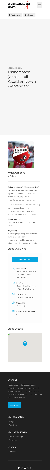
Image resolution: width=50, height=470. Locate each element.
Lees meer (14, 405)
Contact (12, 452)
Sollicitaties (13, 440)
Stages (12, 422)
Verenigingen (15, 68)
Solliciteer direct (25, 259)
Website (12, 176)
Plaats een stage (16, 437)
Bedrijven (13, 425)
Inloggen (30, 15)
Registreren (15, 15)
